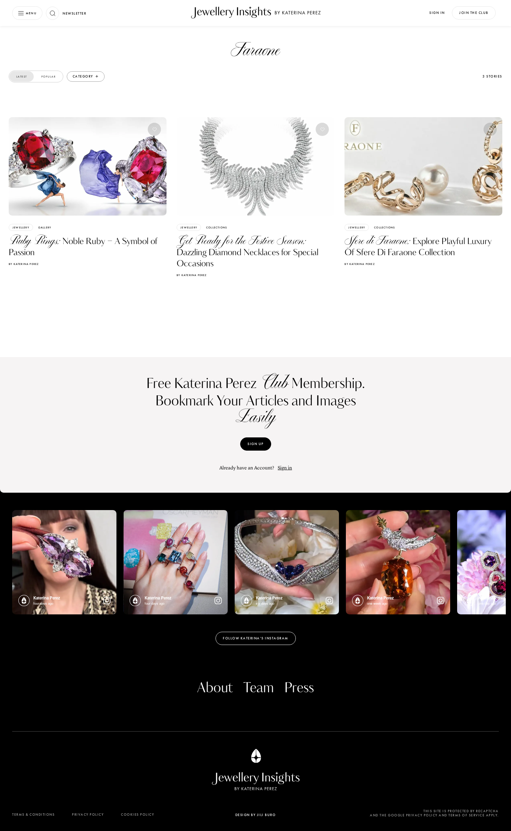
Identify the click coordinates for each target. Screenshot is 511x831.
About (215, 688)
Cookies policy (137, 814)
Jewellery (21, 227)
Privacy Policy (88, 814)
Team (258, 688)
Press (299, 688)
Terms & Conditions (33, 814)
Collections (216, 227)
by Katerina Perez (24, 264)
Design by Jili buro (255, 815)
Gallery (44, 227)
